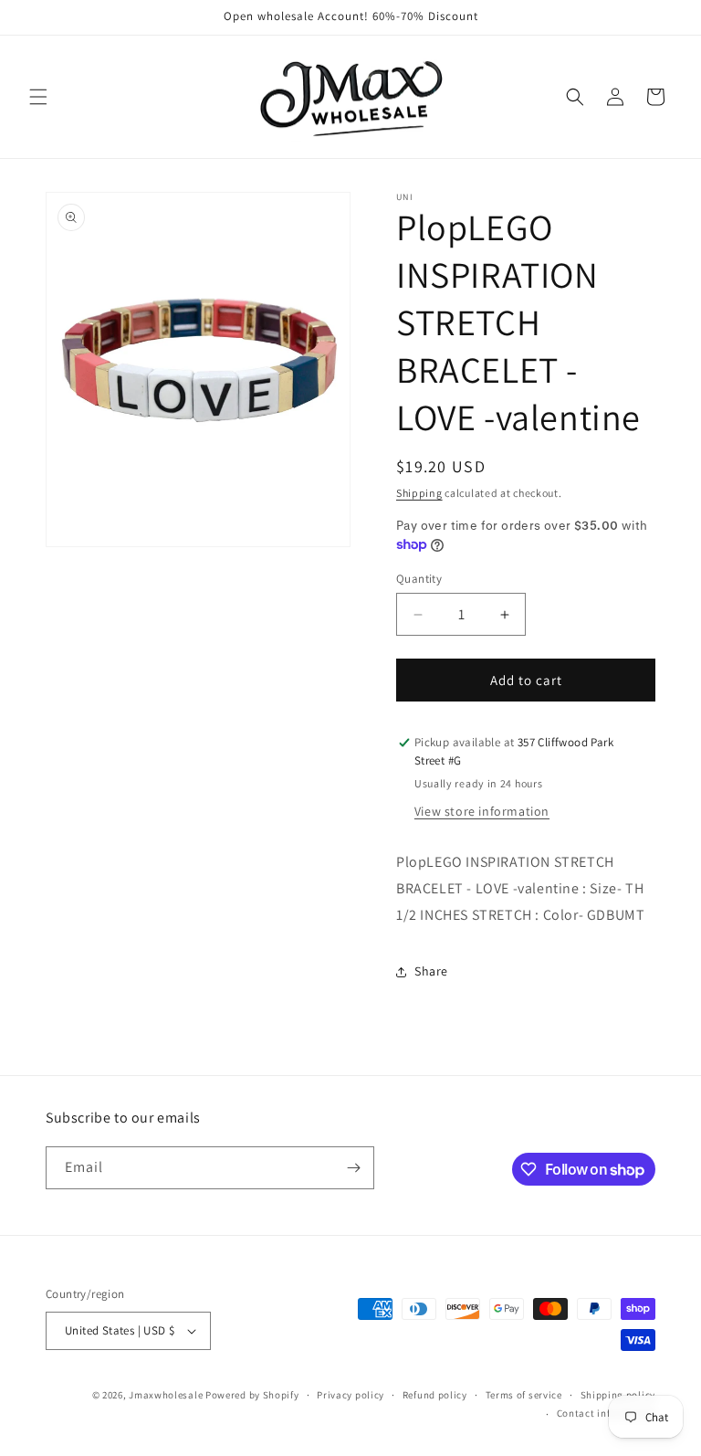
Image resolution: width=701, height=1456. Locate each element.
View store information (481, 811)
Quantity (419, 578)
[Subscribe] (353, 1167)
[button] (38, 97)
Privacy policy (350, 1394)
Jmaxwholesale (166, 1394)
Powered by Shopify (252, 1394)
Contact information (606, 1413)
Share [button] (431, 971)
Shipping (419, 493)
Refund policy (435, 1394)
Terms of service (524, 1394)
